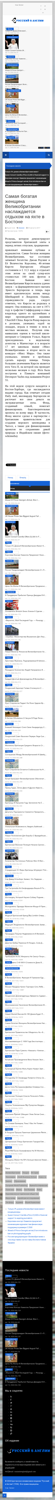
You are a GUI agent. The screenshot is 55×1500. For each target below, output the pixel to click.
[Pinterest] (45, 9)
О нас (16, 5)
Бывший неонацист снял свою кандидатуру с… (25, 727)
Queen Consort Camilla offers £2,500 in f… (23, 536)
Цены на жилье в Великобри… (16, 115)
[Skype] (11, 1427)
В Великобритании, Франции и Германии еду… (25, 977)
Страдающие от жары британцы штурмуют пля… (26, 870)
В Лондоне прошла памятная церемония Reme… (26, 1132)
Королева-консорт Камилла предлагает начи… (25, 555)
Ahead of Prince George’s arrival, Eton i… (22, 500)
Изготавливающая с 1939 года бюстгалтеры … (25, 1041)
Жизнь (10, 29)
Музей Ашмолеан (32, 1202)
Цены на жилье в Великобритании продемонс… (26, 586)
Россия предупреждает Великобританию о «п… (25, 570)
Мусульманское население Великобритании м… (25, 1005)
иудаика (19, 1202)
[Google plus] (41, 9)
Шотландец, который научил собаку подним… (25, 897)
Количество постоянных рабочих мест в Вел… (25, 860)
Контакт (21, 5)
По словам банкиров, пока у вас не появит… (24, 1123)
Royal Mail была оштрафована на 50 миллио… (25, 1150)
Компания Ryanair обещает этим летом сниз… (25, 1114)
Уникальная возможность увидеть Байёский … (24, 826)
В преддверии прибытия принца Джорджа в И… (25, 595)
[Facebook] (41, 6)
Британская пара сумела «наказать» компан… (25, 1050)
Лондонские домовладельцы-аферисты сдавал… (26, 995)
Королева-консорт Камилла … (16, 58)
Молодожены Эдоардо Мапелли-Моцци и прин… (26, 906)
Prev (42, 148)
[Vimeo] (11, 1430)
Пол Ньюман (29, 1190)
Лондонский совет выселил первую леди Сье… (25, 736)
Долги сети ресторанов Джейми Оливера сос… (25, 1087)
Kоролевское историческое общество (22, 1194)
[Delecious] (11, 1433)
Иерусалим (10, 1198)
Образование (13, 37)
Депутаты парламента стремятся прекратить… (25, 811)
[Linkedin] (11, 1412)
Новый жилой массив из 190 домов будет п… (25, 1014)
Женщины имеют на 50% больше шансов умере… (27, 1159)
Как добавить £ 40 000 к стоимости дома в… (24, 962)
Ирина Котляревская (38, 1185)
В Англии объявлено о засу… (16, 145)
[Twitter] (45, 6)
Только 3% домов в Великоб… (16, 31)
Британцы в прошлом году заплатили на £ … (24, 802)
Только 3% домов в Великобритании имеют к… (25, 545)
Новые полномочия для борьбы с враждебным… (26, 835)
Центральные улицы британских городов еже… (25, 1141)
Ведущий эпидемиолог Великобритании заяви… (25, 924)
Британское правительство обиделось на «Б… (25, 1032)
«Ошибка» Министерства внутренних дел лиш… (25, 636)
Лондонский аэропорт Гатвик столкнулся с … (24, 688)
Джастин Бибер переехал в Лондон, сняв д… (24, 942)
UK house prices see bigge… (15, 99)
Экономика (9, 642)
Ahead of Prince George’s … (15, 70)
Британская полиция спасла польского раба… (25, 1096)
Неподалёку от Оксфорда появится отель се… (25, 1077)
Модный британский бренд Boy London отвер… (25, 915)
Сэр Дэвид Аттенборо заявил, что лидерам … (24, 879)
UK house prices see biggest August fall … (23, 516)
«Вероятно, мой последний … (16, 123)
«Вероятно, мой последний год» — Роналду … (25, 620)
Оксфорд (10, 1202)
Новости (11, 57)
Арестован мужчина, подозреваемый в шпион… (25, 660)
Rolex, (39, 1190)
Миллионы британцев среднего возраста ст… (25, 745)
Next (48, 148)
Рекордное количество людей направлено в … (25, 669)
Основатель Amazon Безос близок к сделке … (24, 611)
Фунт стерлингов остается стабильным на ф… (25, 769)
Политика (11, 76)
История (8, 817)
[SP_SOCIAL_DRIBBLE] (43, 12)
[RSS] (11, 1396)
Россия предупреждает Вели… (16, 84)
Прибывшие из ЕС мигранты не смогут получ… (25, 956)
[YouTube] (11, 1409)
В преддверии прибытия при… (16, 131)
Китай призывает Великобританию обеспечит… (25, 778)
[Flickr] (11, 1418)
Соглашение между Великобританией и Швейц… (26, 754)
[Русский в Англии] (27, 20)
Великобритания (14, 91)
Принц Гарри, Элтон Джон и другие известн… (24, 787)
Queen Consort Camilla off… (15, 50)
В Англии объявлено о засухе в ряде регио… (24, 718)
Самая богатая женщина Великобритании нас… (26, 1023)
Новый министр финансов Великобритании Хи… (25, 651)
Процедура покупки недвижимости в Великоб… (25, 933)
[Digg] (11, 1424)
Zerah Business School (27, 1177)
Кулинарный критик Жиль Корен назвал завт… (25, 1068)
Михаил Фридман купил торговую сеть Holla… (25, 986)
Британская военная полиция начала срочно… (25, 844)
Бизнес (8, 775)
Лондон (8, 685)
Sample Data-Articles (12, 968)
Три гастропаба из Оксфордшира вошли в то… (25, 888)
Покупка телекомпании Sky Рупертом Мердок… (25, 1105)
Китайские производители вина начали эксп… (25, 1059)
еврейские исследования (28, 1198)
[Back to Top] (5, 1495)
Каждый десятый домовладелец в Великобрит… (25, 679)
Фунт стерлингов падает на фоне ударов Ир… (25, 703)
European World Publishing (16, 1185)
